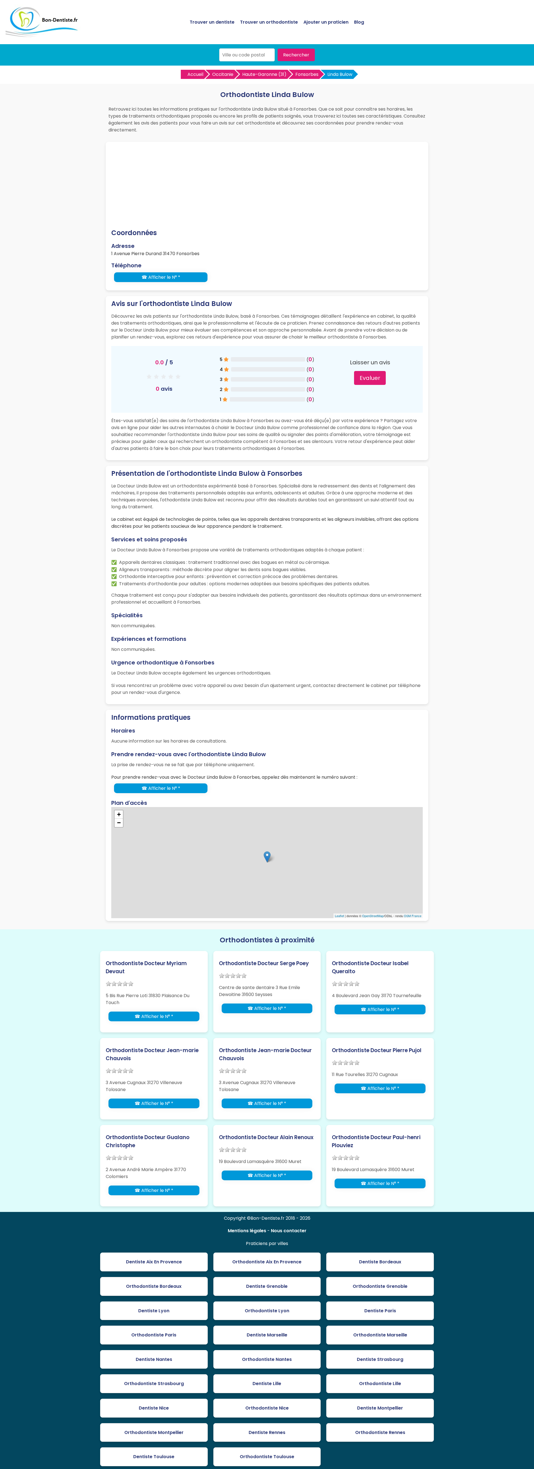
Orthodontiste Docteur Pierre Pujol (376, 1050)
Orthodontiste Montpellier (154, 1432)
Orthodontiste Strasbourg (154, 1383)
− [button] (119, 822)
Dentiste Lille (267, 1383)
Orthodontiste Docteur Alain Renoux (266, 1137)
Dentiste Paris (380, 1311)
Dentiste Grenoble (267, 1286)
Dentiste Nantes (154, 1359)
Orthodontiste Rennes (380, 1432)
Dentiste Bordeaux (380, 1262)
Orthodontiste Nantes (267, 1359)
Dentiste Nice (154, 1408)
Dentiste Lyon (153, 1311)
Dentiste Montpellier (380, 1408)
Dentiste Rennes (267, 1432)
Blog (359, 22)
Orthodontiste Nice (267, 1408)
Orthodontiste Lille (380, 1383)
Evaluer (370, 378)
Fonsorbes (306, 74)
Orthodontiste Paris (153, 1335)
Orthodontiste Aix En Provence (266, 1262)
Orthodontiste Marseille (380, 1335)
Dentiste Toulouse (153, 1456)
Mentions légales (247, 1231)
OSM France (412, 915)
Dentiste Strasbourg (380, 1359)
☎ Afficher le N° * (161, 277)
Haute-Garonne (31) (264, 74)
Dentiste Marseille (267, 1335)
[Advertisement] (267, 186)
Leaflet (339, 915)
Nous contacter (288, 1231)
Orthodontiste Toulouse (267, 1456)
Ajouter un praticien (325, 22)
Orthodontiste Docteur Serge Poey (264, 963)
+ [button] (119, 814)
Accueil (195, 74)
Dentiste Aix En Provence (154, 1262)
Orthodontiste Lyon (267, 1311)
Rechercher (296, 55)
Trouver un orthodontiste (269, 22)
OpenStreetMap (373, 915)
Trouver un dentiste (212, 22)
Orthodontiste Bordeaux (154, 1286)
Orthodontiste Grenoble (380, 1286)
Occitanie (222, 74)
